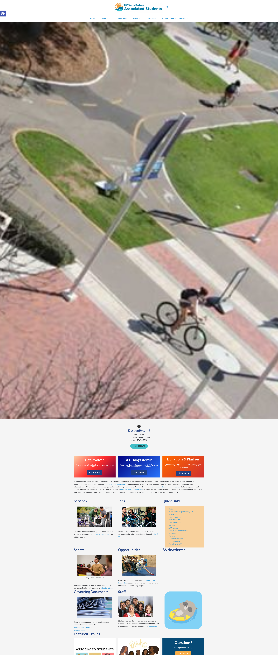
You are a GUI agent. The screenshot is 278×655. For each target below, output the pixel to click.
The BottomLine (175, 517)
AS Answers (173, 528)
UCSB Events (174, 515)
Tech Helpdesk (174, 541)
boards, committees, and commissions (165, 487)
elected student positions (115, 484)
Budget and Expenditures (179, 531)
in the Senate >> (106, 588)
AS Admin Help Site (176, 539)
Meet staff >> (154, 626)
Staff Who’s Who (175, 520)
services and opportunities (131, 489)
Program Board (175, 523)
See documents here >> (83, 628)
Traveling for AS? (175, 544)
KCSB (171, 509)
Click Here (94, 472)
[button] (167, 7)
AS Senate (172, 525)
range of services (102, 534)
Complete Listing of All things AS (181, 512)
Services (172, 533)
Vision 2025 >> (79, 630)
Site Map (172, 536)
